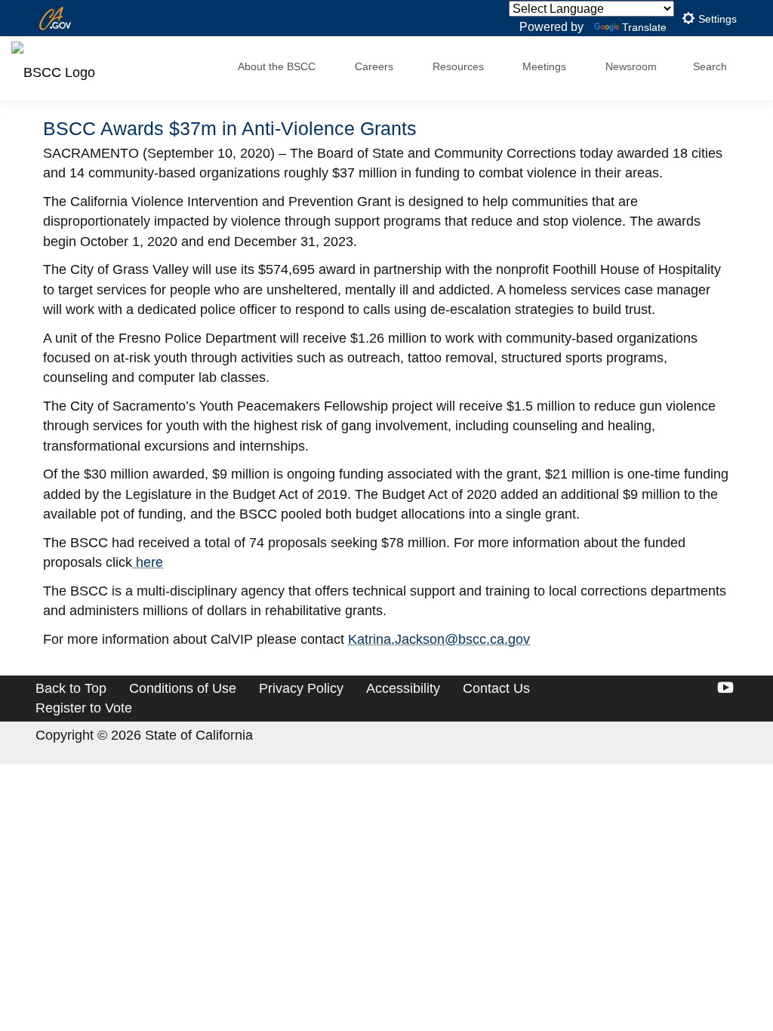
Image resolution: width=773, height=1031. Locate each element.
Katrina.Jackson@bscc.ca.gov (439, 639)
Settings (716, 19)
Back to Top (70, 688)
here (147, 562)
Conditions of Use (182, 688)
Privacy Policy (301, 688)
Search (710, 66)
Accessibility (403, 688)
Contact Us (496, 688)
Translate (644, 27)
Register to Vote (83, 708)
